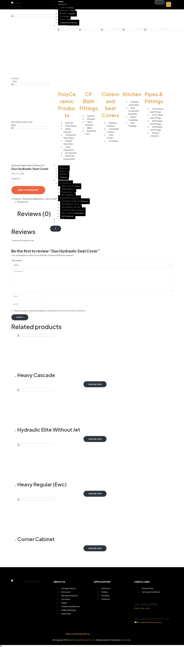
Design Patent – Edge (70, 204)
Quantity (15, 178)
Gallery (62, 20)
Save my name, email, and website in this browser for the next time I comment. (50, 310)
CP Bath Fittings (68, 189)
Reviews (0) (22, 202)
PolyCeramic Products (70, 186)
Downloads (64, 180)
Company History (66, 8)
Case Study (63, 222)
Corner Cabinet (36, 539)
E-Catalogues (65, 183)
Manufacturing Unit (67, 14)
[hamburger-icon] (159, 2)
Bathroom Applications (33, 199)
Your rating (16, 260)
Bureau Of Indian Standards (73, 213)
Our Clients (64, 17)
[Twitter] (112, 634)
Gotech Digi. (126, 640)
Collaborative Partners (68, 23)
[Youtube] (118, 634)
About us (62, 5)
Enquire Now (95, 384)
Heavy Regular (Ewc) (42, 484)
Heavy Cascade (36, 375)
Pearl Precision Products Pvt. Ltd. (82, 640)
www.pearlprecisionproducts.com (151, 618)
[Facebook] (96, 634)
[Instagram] (101, 634)
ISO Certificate (67, 216)
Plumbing (63, 174)
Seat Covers (50, 199)
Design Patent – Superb (71, 207)
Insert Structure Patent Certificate (75, 201)
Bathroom (64, 168)
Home (60, 2)
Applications (64, 165)
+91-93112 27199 (145, 604)
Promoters (64, 11)
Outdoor (63, 177)
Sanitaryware (67, 192)
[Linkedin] (107, 634)
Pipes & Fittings (68, 195)
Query (61, 219)
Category (62, 26)
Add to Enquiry (28, 190)
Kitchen (63, 171)
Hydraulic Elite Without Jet (48, 429)
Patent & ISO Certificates (69, 198)
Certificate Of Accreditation (73, 210)
